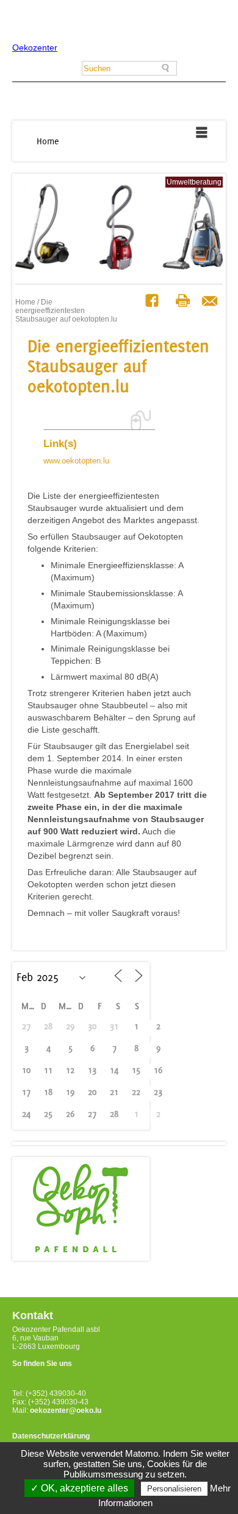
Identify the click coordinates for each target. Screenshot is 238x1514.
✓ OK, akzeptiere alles (79, 1488)
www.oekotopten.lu (76, 460)
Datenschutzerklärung (51, 1436)
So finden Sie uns (42, 1363)
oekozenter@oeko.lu (65, 1410)
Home (48, 141)
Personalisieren (174, 1488)
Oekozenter (34, 47)
